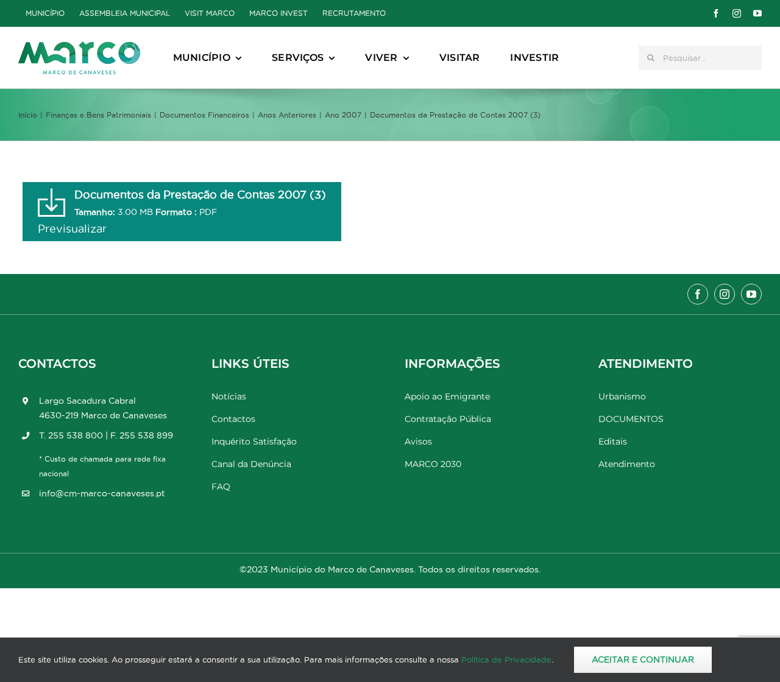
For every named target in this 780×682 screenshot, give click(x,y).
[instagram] (736, 13)
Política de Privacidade (506, 659)
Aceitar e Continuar (643, 659)
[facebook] (716, 13)
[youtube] (757, 13)
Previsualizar (72, 228)
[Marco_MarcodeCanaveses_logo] (79, 46)
